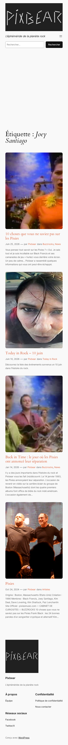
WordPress (23, 737)
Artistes (46, 589)
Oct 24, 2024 (12, 589)
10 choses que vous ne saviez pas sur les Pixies (32, 236)
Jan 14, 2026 (12, 467)
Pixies (9, 583)
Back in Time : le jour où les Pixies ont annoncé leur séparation (31, 459)
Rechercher (54, 44)
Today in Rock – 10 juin (24, 353)
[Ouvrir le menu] (61, 36)
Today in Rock (50, 359)
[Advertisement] (34, 88)
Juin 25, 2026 (12, 244)
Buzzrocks (48, 244)
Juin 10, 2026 (12, 359)
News (58, 244)
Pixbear (32, 244)
